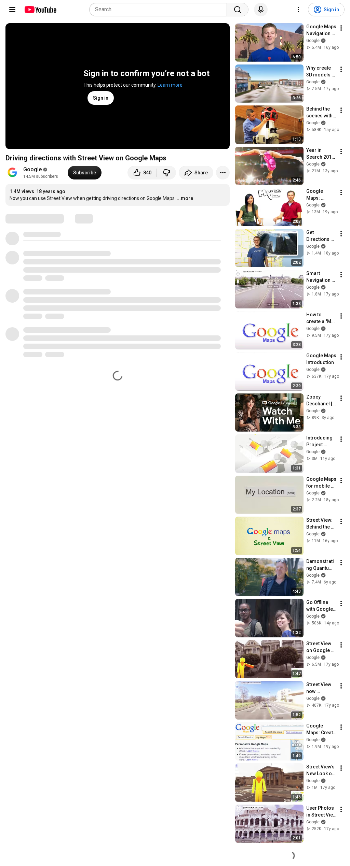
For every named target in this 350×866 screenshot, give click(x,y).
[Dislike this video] (166, 172)
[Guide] (12, 9)
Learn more (170, 85)
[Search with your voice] (261, 9)
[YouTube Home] (40, 9)
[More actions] (223, 172)
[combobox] (160, 9)
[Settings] (298, 9)
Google (32, 169)
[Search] (237, 9)
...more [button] (185, 198)
